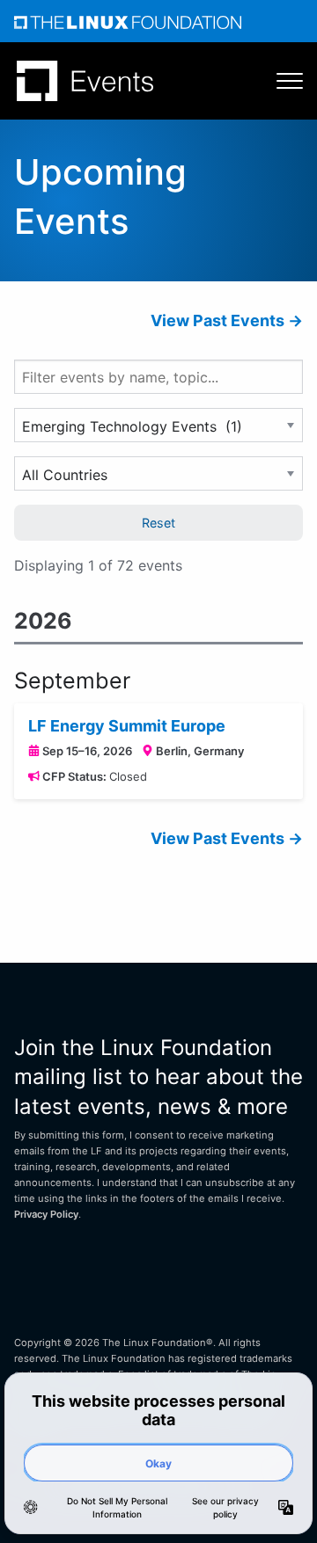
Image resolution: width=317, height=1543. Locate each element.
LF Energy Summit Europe (126, 726)
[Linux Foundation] (127, 21)
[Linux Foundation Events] (85, 81)
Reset (158, 522)
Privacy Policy (46, 1214)
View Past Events (217, 320)
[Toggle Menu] (281, 81)
